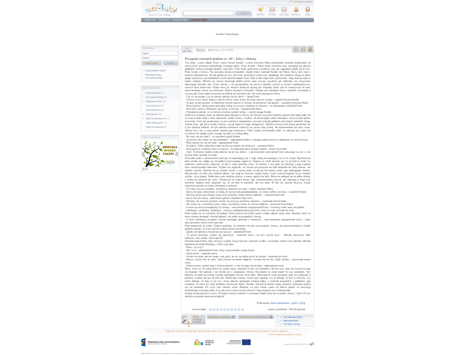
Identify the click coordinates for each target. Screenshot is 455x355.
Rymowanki (154, 114)
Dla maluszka (155, 105)
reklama (271, 334)
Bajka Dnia (170, 331)
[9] (239, 309)
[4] (221, 309)
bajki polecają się (254, 331)
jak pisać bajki (204, 331)
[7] (232, 309)
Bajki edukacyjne (156, 122)
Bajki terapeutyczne (158, 118)
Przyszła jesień (155, 92)
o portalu (180, 331)
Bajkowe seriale (156, 101)
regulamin (283, 331)
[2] (214, 309)
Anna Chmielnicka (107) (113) (288, 303)
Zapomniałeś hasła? (155, 70)
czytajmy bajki (191, 331)
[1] (210, 309)
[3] (217, 309)
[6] (228, 309)
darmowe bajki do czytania (234, 331)
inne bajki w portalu (292, 324)
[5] (224, 309)
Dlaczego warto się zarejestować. (154, 76)
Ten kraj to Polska (156, 97)
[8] (235, 309)
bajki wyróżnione (291, 321)
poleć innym (217, 331)
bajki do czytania (270, 331)
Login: (145, 53)
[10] (242, 309)
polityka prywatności (285, 334)
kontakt (298, 334)
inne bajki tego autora (293, 317)
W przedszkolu (155, 109)
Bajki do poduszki (156, 126)
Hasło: (146, 57)
